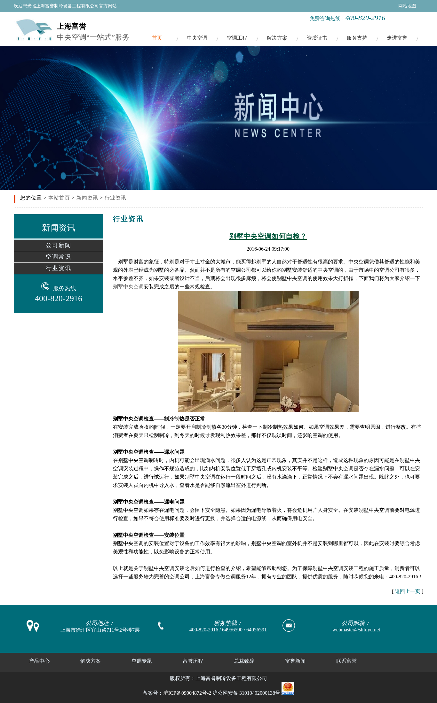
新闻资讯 (87, 197)
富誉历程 (193, 661)
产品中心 (39, 661)
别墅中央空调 (128, 286)
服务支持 (357, 38)
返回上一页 (407, 591)
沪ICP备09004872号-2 (187, 693)
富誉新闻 (295, 661)
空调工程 (237, 38)
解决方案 (277, 38)
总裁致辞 (244, 661)
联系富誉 (346, 661)
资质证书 (317, 38)
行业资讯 (115, 197)
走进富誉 (397, 38)
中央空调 (197, 38)
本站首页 (59, 197)
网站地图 (407, 6)
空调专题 (141, 661)
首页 (157, 38)
